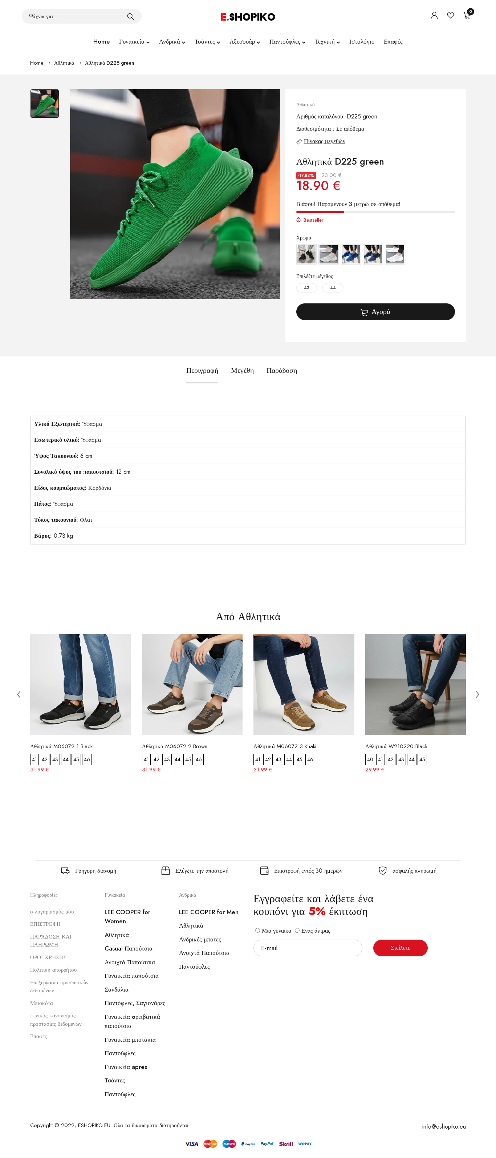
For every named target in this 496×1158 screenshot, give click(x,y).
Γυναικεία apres (126, 1066)
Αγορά (380, 311)
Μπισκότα (41, 1003)
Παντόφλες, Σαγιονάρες (135, 1002)
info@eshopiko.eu (444, 1126)
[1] (131, 16)
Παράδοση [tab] (282, 370)
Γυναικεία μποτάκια (130, 1039)
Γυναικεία (132, 41)
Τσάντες (205, 41)
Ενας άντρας (315, 931)
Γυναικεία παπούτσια (132, 975)
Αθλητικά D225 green (109, 62)
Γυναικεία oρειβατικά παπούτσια (132, 1021)
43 (306, 288)
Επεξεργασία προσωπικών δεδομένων (59, 987)
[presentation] (18, 694)
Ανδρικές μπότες (200, 939)
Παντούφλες (284, 41)
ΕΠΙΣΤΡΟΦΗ (45, 924)
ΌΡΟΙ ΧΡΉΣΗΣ (48, 957)
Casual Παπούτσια (129, 948)
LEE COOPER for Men (209, 912)
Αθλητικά (64, 62)
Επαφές (393, 41)
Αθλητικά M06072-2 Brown (174, 746)
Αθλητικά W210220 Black (396, 746)
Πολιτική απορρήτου (53, 970)
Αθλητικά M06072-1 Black (61, 746)
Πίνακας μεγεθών (324, 141)
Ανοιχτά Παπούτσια (130, 962)
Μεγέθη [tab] (242, 370)
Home (101, 41)
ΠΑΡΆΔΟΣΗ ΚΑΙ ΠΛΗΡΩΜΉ (51, 941)
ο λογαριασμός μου (52, 912)
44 (333, 288)
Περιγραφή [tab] (202, 370)
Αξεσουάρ (242, 41)
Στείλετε (400, 948)
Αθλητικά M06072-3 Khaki (284, 746)
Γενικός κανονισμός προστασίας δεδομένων (56, 1020)
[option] (44, 107)
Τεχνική (325, 41)
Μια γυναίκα (275, 931)
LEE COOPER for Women (127, 917)
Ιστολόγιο (362, 41)
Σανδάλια (117, 989)
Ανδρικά (169, 41)
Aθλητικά (117, 935)
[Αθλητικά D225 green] (175, 194)
